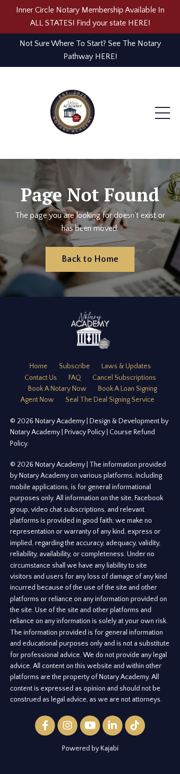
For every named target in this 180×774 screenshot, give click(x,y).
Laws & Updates (126, 366)
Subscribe (74, 366)
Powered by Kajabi (90, 749)
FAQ (74, 378)
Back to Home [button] (90, 259)
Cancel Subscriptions (124, 378)
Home (39, 366)
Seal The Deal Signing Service (110, 400)
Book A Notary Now (57, 389)
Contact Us (40, 378)
